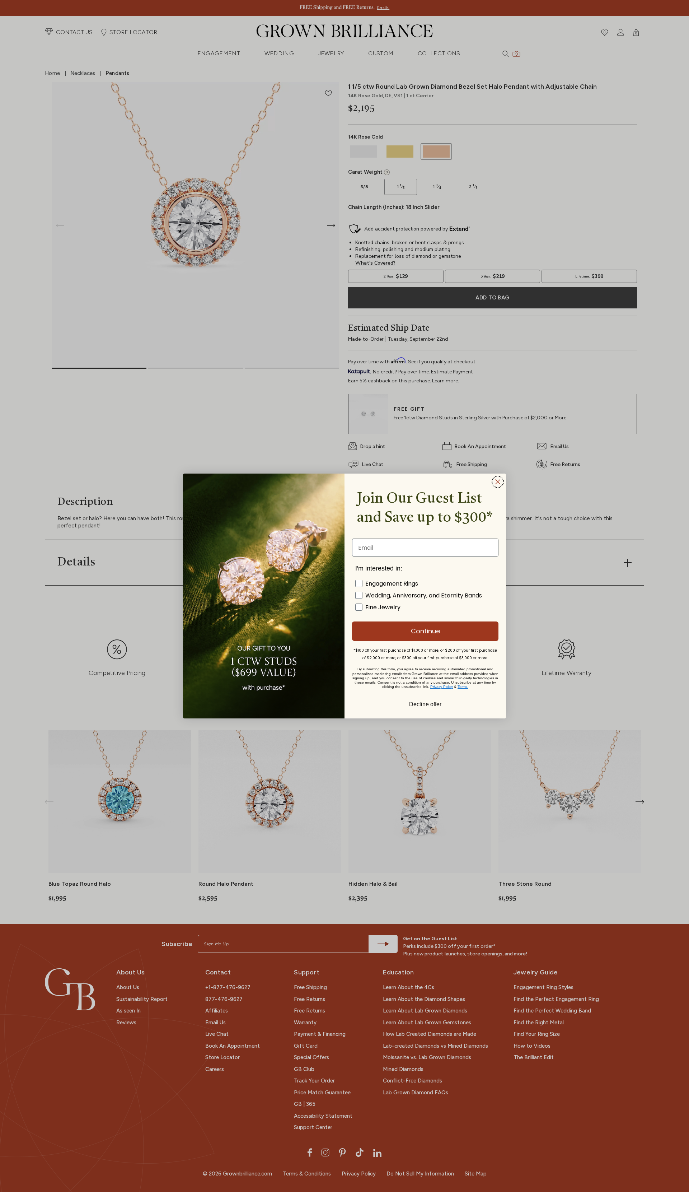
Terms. (463, 687)
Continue (425, 631)
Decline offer (425, 704)
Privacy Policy (441, 687)
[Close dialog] (497, 481)
